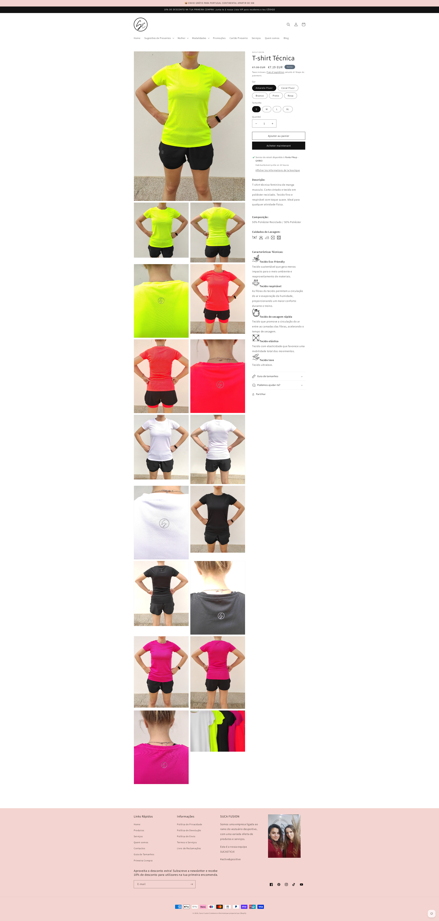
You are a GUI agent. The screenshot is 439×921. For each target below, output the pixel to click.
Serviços (138, 836)
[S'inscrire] (191, 884)
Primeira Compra (143, 860)
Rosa (290, 95)
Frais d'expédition (275, 72)
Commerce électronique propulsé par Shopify (227, 913)
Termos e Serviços (187, 842)
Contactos (139, 848)
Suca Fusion (204, 913)
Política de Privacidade (189, 824)
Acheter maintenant (279, 145)
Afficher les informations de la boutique (278, 170)
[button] (158, 38)
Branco (260, 95)
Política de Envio (186, 836)
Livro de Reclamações (189, 848)
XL (287, 109)
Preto (276, 95)
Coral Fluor (288, 88)
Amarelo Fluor (264, 88)
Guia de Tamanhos (144, 854)
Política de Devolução (189, 830)
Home (137, 824)
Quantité (256, 116)
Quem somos (141, 842)
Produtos (139, 830)
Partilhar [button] (261, 394)
